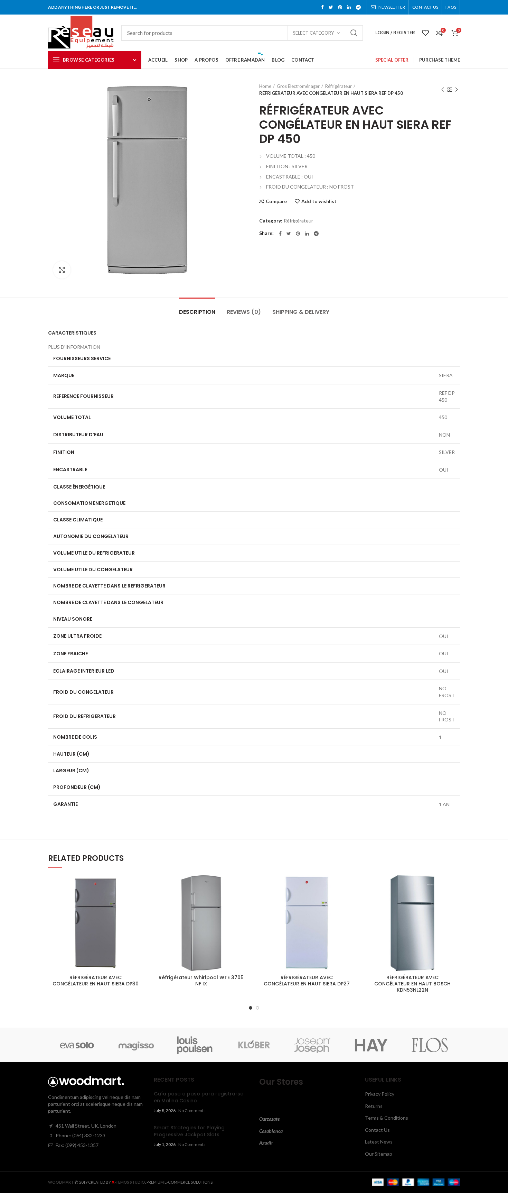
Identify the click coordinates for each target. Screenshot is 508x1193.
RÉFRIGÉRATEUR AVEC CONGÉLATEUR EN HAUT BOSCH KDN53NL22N (412, 983)
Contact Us (377, 1130)
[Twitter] (331, 7)
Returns (374, 1106)
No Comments (192, 1110)
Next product (456, 89)
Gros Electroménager (298, 86)
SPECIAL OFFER (391, 60)
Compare (276, 201)
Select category (313, 33)
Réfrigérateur (338, 86)
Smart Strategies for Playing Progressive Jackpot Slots (189, 1131)
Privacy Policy (379, 1094)
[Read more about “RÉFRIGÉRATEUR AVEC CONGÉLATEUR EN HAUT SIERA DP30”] (138, 902)
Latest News (379, 1142)
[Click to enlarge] (61, 270)
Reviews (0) (244, 312)
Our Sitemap (378, 1154)
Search (354, 33)
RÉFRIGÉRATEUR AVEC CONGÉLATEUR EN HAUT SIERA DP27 (307, 980)
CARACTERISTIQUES (72, 332)
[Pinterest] (340, 7)
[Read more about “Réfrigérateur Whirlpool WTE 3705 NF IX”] (243, 902)
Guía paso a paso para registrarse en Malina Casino (198, 1097)
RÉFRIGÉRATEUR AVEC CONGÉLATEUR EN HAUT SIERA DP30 (96, 980)
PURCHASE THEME (439, 60)
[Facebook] (322, 7)
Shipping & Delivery (300, 312)
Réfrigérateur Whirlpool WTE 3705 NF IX (201, 980)
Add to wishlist (319, 201)
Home (265, 86)
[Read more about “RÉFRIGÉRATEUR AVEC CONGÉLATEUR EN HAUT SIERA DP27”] (349, 902)
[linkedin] (349, 7)
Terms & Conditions (386, 1118)
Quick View (138, 918)
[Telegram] (358, 7)
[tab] (254, 333)
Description (197, 312)
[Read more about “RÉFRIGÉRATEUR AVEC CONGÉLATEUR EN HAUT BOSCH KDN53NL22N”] (454, 902)
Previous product (442, 89)
